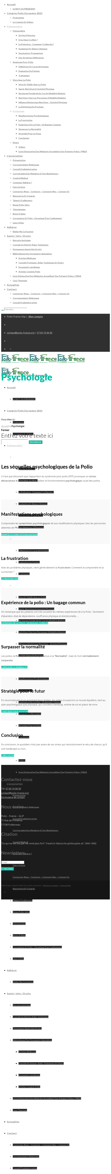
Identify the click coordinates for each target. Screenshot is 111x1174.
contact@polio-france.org (21, 332)
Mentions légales (50, 885)
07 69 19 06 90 (44, 332)
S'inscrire (7, 869)
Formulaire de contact (13, 797)
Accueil (5, 426)
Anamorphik (65, 885)
